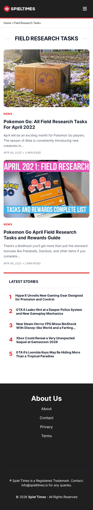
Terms (46, 436)
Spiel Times (37, 497)
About (46, 408)
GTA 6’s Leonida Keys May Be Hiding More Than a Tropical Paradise (48, 354)
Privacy (46, 427)
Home (7, 23)
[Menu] (84, 9)
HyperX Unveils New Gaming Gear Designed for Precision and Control (49, 297)
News (8, 113)
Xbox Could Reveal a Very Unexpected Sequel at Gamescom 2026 (45, 340)
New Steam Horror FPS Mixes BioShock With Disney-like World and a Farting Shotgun (46, 326)
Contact (46, 417)
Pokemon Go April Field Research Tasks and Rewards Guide (40, 234)
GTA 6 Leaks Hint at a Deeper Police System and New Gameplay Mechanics (49, 312)
